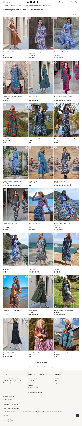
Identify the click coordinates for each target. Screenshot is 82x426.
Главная (5, 5)
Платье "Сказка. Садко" (60, 181)
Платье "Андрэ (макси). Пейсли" (63, 52)
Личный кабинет (32, 378)
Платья (20, 5)
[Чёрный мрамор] (30, 185)
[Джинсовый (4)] (65, 100)
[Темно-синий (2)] (32, 57)
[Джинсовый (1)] (64, 100)
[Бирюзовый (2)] (7, 185)
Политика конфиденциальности (12, 380)
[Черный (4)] (69, 100)
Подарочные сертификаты (35, 392)
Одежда (13, 5)
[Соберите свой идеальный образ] (5, 18)
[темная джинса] (7, 100)
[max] (8, 420)
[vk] (11, 420)
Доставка (31, 380)
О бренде (56, 378)
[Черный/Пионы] (62, 57)
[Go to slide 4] (24, 48)
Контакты (56, 380)
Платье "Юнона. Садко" (35, 223)
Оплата (30, 383)
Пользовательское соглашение (12, 378)
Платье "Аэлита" (33, 181)
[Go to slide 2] (12, 48)
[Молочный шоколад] (54, 356)
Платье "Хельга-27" (8, 52)
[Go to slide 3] (18, 48)
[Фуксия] (34, 57)
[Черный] (11, 57)
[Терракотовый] (37, 272)
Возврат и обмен (33, 387)
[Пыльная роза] (59, 57)
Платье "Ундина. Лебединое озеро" (38, 138)
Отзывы (30, 385)
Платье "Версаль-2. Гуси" (35, 353)
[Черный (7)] (5, 100)
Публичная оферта (8, 383)
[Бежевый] (56, 100)
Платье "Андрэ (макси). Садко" (62, 223)
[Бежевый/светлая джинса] (30, 272)
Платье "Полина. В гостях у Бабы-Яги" (64, 310)
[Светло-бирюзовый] (54, 142)
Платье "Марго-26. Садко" (10, 223)
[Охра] (8, 57)
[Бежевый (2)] (54, 100)
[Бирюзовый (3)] (29, 142)
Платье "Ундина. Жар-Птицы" (11, 138)
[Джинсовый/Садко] (30, 57)
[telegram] (4, 420)
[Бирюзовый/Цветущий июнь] (61, 100)
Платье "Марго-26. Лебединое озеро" (64, 138)
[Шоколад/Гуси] (30, 356)
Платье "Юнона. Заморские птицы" (38, 52)
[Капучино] (67, 100)
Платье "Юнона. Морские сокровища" (64, 268)
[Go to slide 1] (6, 48)
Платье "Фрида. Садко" (9, 268)
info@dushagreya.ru (8, 402)
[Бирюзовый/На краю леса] (59, 100)
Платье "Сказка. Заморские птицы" (63, 96)
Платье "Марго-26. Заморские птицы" (13, 96)
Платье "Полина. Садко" (35, 268)
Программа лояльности (35, 390)
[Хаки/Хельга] (10, 57)
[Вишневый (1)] (62, 100)
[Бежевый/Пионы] (56, 57)
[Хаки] (38, 272)
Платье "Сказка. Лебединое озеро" (13, 181)
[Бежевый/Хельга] (29, 100)
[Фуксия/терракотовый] (61, 57)
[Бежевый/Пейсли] (54, 229)
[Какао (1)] (7, 57)
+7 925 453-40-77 (7, 400)
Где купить (56, 383)
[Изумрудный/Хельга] (5, 57)
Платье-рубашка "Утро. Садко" (11, 310)
